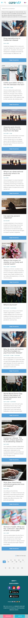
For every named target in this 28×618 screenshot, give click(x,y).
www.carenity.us (10, 606)
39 (20, 561)
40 (18, 568)
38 (16, 561)
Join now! (8, 616)
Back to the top (21, 555)
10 (5, 568)
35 (4, 561)
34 (23, 560)
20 (9, 568)
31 (11, 560)
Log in (20, 616)
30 (13, 568)
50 (22, 568)
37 (12, 561)
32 (15, 560)
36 (8, 561)
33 (19, 560)
